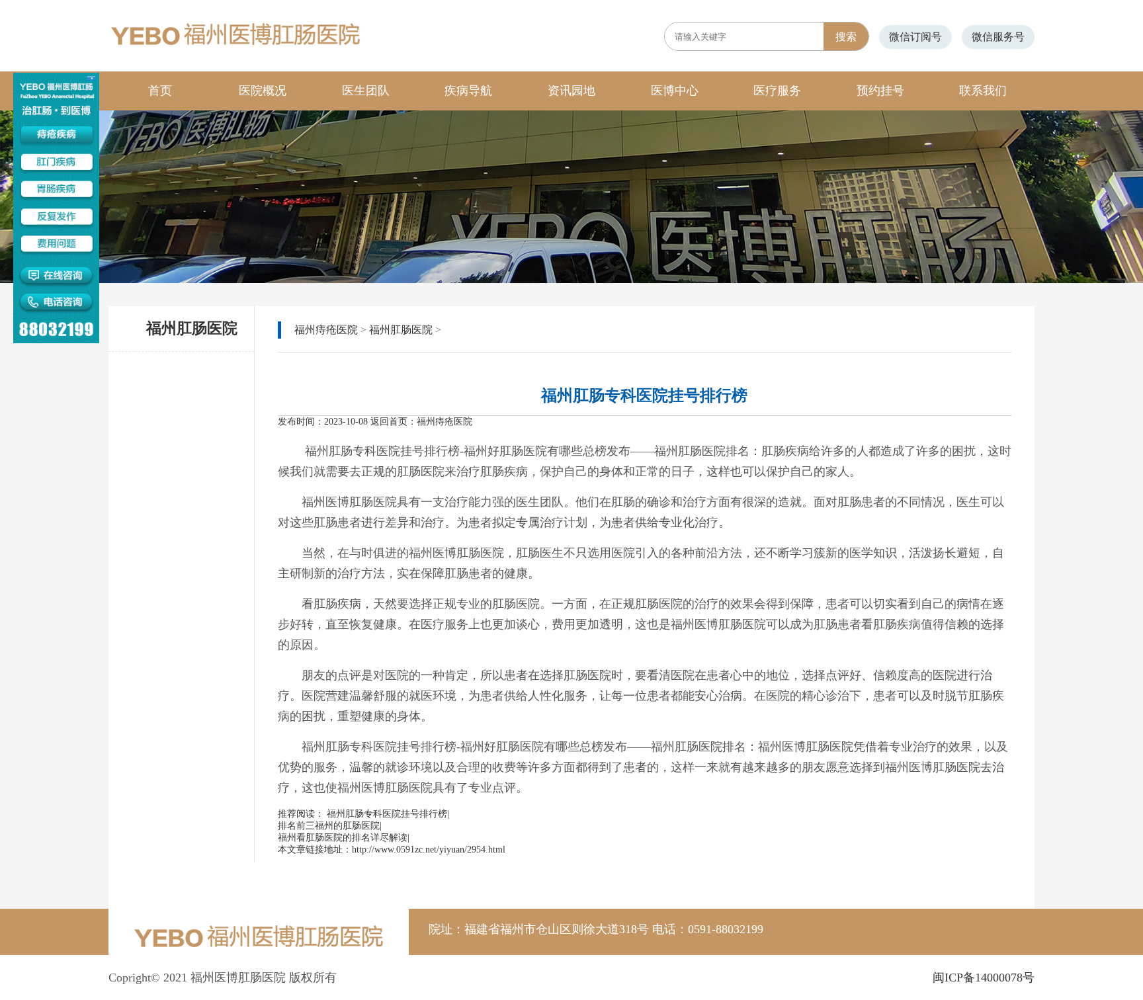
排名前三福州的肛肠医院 (329, 826)
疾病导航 (468, 90)
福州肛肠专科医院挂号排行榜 (387, 814)
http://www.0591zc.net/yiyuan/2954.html (428, 849)
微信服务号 (998, 36)
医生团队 (366, 90)
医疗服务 (777, 90)
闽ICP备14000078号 (984, 977)
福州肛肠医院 (401, 329)
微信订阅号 (915, 36)
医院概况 (262, 90)
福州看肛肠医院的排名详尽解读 (342, 838)
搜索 (846, 36)
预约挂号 (880, 90)
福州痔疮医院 (326, 329)
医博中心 (674, 90)
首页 (160, 90)
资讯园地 (571, 90)
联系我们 (983, 90)
